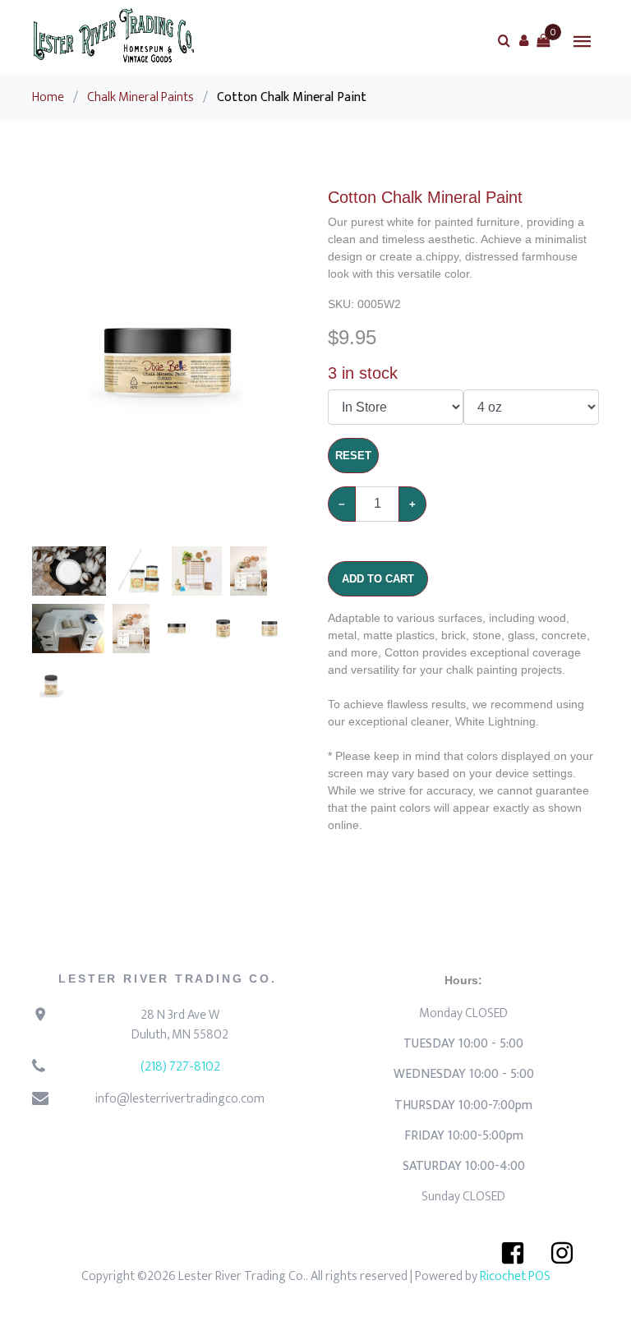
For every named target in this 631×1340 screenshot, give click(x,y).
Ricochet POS (515, 1276)
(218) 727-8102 (180, 1067)
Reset (353, 455)
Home (48, 97)
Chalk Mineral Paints (140, 97)
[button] (523, 40)
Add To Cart (378, 579)
